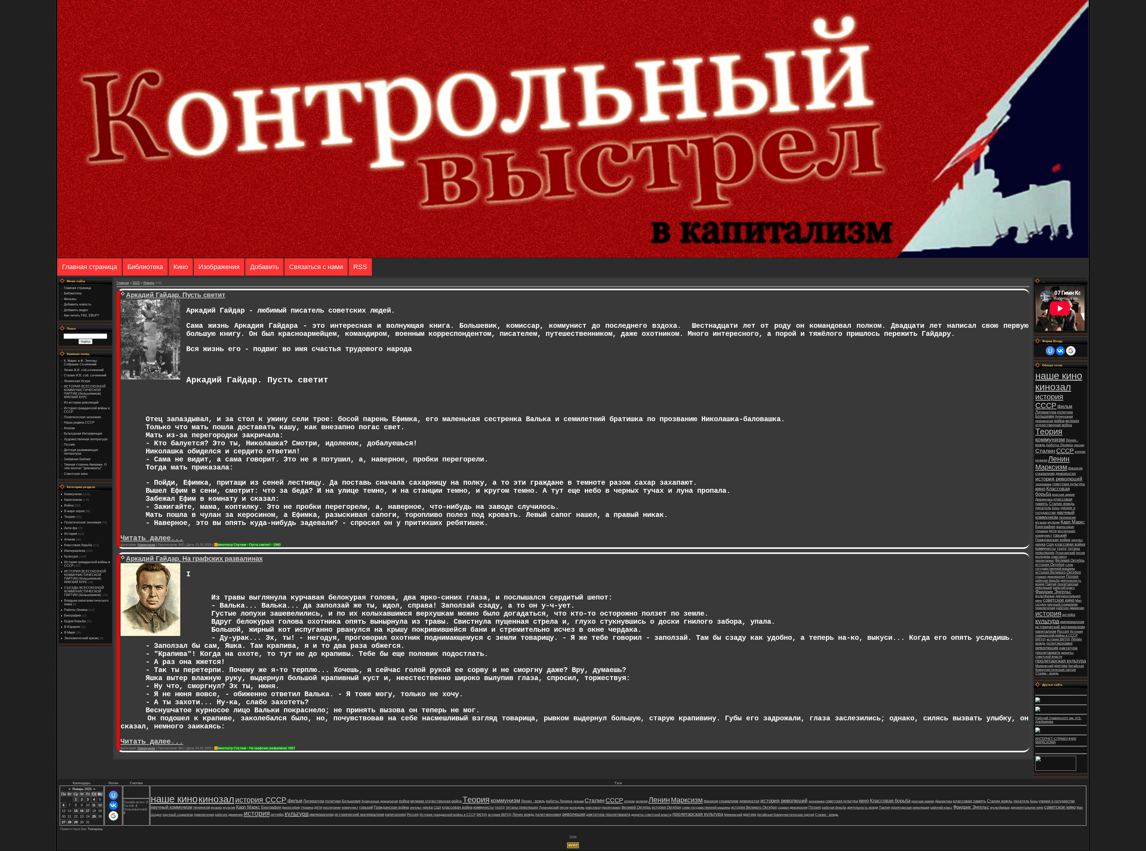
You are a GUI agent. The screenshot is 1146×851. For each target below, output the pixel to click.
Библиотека (145, 267)
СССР (1065, 450)
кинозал (1053, 387)
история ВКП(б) (1058, 639)
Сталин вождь (1062, 503)
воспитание (1066, 531)
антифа (1068, 615)
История (70, 533)
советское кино (1058, 600)
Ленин (1059, 459)
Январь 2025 (82, 789)
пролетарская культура (1060, 660)
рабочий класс (1064, 587)
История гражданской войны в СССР (1059, 633)
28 (69, 822)
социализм (1045, 473)
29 (76, 822)
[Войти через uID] (1050, 350)
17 (88, 811)
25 (94, 816)
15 (76, 811)
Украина (1041, 531)
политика (1065, 412)
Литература (1045, 412)
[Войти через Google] (1071, 351)
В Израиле (72, 626)
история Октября (1050, 565)
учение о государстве (1057, 801)
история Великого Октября (1058, 572)
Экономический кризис (81, 638)
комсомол (1059, 556)
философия (1065, 527)
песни (1080, 553)
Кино (180, 267)
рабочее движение (1070, 608)
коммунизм (1050, 439)
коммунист (1043, 535)
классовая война (1070, 544)
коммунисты (1045, 548)
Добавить (264, 267)
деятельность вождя (862, 807)
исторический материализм (1060, 627)
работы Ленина (1059, 445)
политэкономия (1059, 643)
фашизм (1075, 468)
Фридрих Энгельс (1053, 591)
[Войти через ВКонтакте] (1060, 350)
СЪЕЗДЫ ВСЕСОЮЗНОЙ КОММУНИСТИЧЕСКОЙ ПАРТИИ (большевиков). (84, 591)
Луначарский (1065, 553)
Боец (1055, 508)
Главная (123, 283)
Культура (71, 556)
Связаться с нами (316, 267)
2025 (136, 283)
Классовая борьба (78, 545)
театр (1062, 548)
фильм (1064, 406)
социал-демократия (1050, 576)
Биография (1045, 526)
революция (1046, 647)
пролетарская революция (910, 807)
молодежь (1042, 556)
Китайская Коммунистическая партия (1059, 667)
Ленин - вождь (533, 801)
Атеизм (69, 539)
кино (1040, 488)
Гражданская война (1052, 540)
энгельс (1077, 540)
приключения (1045, 608)
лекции (1079, 445)
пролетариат (1044, 560)
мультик (1054, 522)
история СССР (1049, 401)
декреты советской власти (1054, 654)
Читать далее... (152, 538)
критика (1061, 666)
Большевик (1044, 416)
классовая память (969, 801)
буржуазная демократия (379, 801)
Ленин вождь (523, 815)
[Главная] (573, 256)
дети (1053, 531)
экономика (1043, 484)
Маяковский (1044, 666)
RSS (360, 267)
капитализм (1045, 631)
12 (100, 805)
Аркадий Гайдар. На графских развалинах (194, 558)
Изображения (219, 267)
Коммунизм (73, 494)
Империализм (74, 550)
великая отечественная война (1057, 423)
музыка (1041, 522)
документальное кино (1027, 807)
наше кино (1058, 375)
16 (82, 811)
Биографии (72, 615)
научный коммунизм (1054, 515)
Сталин (1045, 451)
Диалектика (1044, 499)
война (1059, 420)
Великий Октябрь (1070, 560)
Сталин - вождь (1047, 673)
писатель (1043, 508)
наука (1040, 544)
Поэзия (1072, 576)
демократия (1066, 474)
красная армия (1063, 494)
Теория (69, 516)
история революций (1058, 479)
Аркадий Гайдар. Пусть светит (175, 295)
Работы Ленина (75, 609)
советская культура (1068, 484)
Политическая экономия (82, 522)
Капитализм (73, 499)
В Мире (69, 632)
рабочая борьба (1047, 580)
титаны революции (522, 807)
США (1050, 544)
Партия (1050, 584)
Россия (1063, 631)
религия (1041, 460)
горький (1060, 535)
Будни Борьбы (75, 621)
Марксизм (1051, 467)
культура (1047, 621)
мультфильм (1045, 596)
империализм (1072, 622)
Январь (149, 283)
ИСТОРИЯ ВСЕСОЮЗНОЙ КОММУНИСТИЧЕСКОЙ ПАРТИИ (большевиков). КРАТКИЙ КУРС (85, 576)
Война (68, 505)
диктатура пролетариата (1056, 650)
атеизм (1080, 451)
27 (63, 822)
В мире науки (74, 511)
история (1048, 613)
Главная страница (89, 267)
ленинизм (1067, 517)
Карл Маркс (1073, 522)
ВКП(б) (1040, 639)
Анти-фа (70, 528)
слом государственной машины (1055, 566)
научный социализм (1062, 604)
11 (94, 805)
